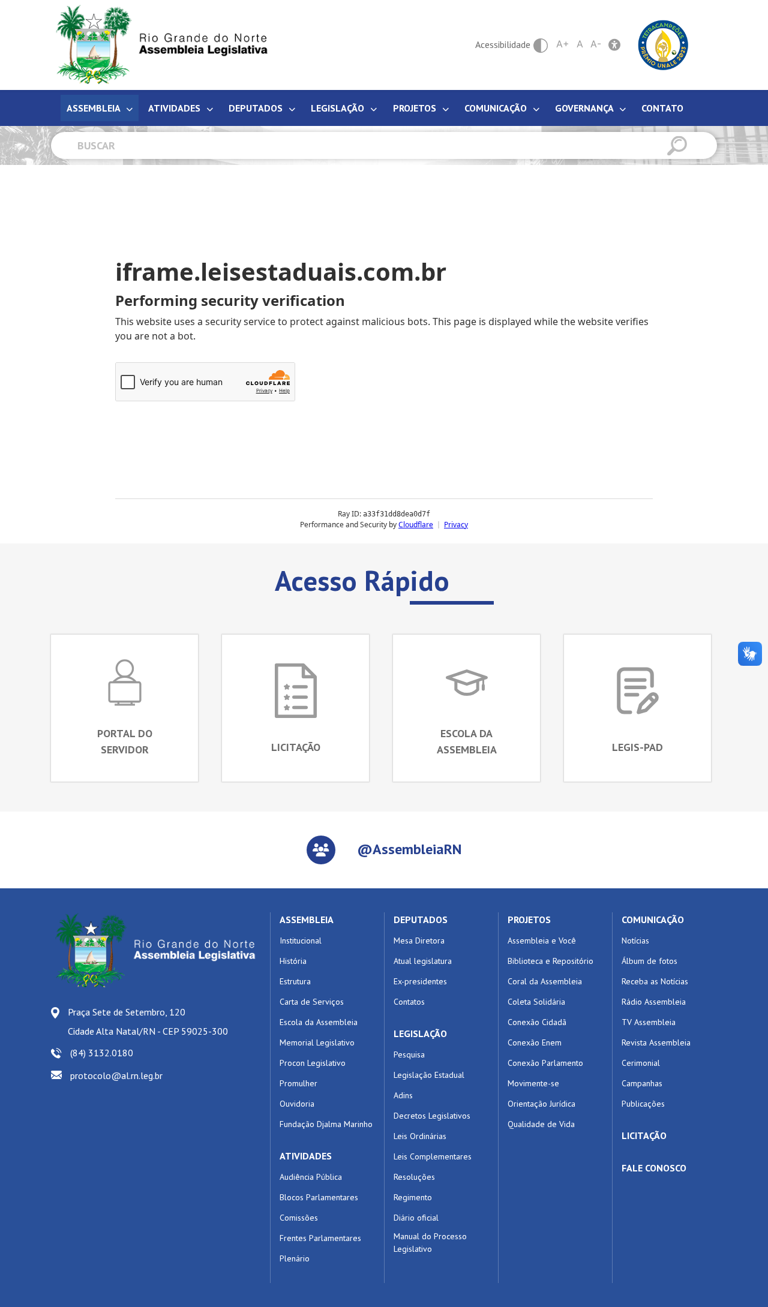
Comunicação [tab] (496, 108)
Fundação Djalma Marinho (326, 1124)
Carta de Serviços (312, 1001)
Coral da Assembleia (545, 981)
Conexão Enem (535, 1042)
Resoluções (414, 1176)
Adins (403, 1095)
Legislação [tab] (339, 108)
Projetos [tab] (416, 108)
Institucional (301, 940)
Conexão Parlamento (545, 1062)
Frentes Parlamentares (320, 1238)
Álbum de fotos (649, 961)
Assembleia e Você (542, 940)
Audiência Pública (311, 1176)
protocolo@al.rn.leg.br (116, 1075)
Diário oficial (416, 1217)
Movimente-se (533, 1083)
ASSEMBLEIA (307, 920)
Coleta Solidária (536, 1001)
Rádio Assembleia (654, 1001)
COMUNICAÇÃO (653, 920)
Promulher (298, 1083)
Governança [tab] (585, 108)
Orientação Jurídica (541, 1103)
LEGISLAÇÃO (420, 1033)
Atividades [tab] (175, 108)
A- (595, 44)
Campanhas (642, 1083)
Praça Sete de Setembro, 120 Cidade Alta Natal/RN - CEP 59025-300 (148, 1021)
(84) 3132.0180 (101, 1052)
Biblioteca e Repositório (550, 961)
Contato (662, 108)
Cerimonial (641, 1062)
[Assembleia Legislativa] (158, 44)
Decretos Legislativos (432, 1115)
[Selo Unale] (663, 44)
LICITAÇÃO (644, 1135)
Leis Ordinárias (420, 1136)
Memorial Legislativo (317, 1042)
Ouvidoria (297, 1103)
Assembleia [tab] (94, 108)
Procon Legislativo (313, 1062)
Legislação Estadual (429, 1074)
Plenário (295, 1258)
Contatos (409, 1001)
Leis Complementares (433, 1156)
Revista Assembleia (656, 1042)
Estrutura (295, 981)
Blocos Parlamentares (319, 1197)
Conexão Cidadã (537, 1022)
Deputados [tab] (257, 108)
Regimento (413, 1197)
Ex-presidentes (420, 981)
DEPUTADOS (421, 920)
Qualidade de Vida (541, 1124)
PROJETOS (529, 920)
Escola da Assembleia (319, 1022)
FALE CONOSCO (654, 1168)
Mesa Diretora (419, 940)
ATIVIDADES (306, 1156)
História (293, 961)
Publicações (643, 1103)
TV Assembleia (649, 1022)
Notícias (635, 940)
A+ (562, 44)
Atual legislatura (423, 961)
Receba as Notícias (655, 981)
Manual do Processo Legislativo (430, 1242)
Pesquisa (409, 1054)
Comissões (299, 1217)
